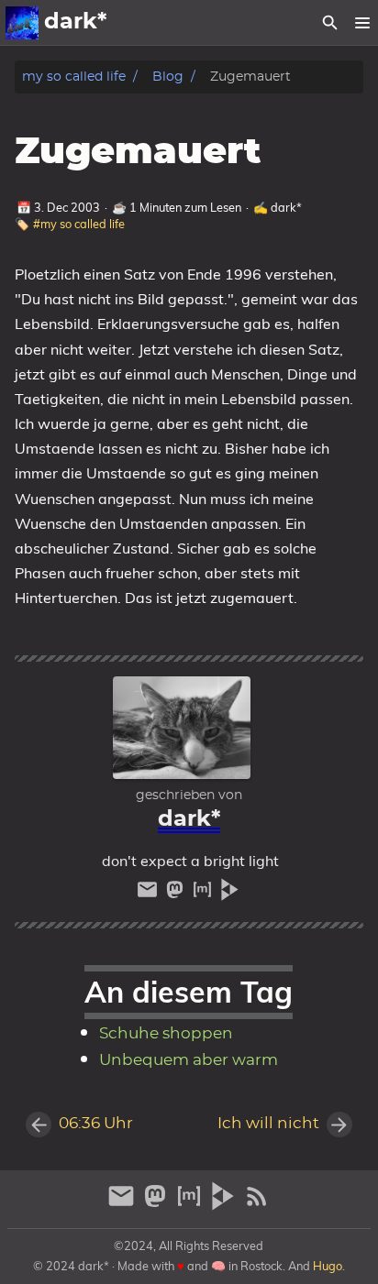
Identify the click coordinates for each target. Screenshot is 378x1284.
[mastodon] (177, 894)
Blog (167, 76)
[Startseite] (22, 23)
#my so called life (79, 223)
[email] (149, 894)
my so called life (74, 76)
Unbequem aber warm (188, 1060)
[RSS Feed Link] (257, 1203)
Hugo (327, 1265)
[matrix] (204, 894)
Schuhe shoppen (166, 1033)
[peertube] (229, 894)
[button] (362, 23)
